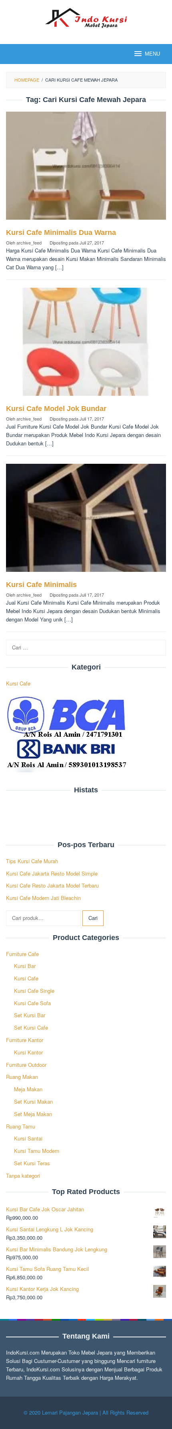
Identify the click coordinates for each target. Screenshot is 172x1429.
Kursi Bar (25, 966)
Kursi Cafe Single (34, 990)
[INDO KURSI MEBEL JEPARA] (85, 17)
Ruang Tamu (20, 1126)
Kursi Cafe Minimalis (41, 585)
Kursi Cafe (18, 683)
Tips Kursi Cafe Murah (32, 861)
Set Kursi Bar (29, 1015)
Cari (93, 918)
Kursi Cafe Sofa (32, 1003)
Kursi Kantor (28, 1052)
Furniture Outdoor (26, 1064)
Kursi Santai (28, 1138)
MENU (152, 54)
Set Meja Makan (33, 1114)
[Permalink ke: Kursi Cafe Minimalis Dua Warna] (86, 169)
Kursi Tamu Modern (36, 1150)
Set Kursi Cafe (31, 1027)
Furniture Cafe (22, 954)
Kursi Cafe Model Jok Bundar (56, 409)
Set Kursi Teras (32, 1163)
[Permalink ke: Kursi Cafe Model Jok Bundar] (86, 345)
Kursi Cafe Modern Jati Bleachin (43, 898)
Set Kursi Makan (33, 1101)
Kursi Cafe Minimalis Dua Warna (61, 232)
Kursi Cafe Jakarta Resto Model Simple (52, 873)
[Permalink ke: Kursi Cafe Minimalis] (86, 521)
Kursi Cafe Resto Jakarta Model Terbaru (52, 885)
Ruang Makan (22, 1076)
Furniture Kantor (24, 1040)
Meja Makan (28, 1089)
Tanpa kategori (23, 1175)
